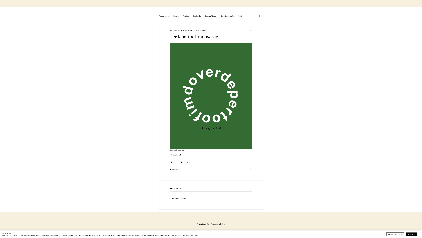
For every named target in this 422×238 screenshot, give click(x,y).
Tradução (197, 16)
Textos (186, 16)
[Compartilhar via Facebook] (171, 162)
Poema (176, 16)
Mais (240, 16)
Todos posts (164, 16)
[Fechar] (419, 234)
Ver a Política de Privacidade (188, 235)
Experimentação (227, 16)
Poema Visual (210, 16)
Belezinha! (411, 234)
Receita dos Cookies (395, 234)
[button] (260, 16)
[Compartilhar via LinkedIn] (182, 162)
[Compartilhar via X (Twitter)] (177, 162)
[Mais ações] (250, 30)
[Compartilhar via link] (187, 162)
